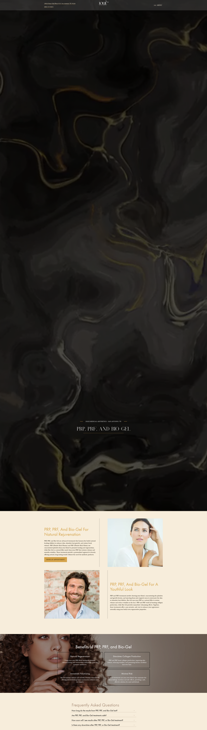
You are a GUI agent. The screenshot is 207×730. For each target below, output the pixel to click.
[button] (103, 710)
